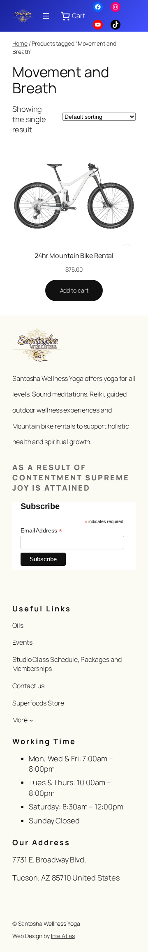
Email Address (41, 531)
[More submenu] (31, 720)
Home (20, 43)
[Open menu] (46, 16)
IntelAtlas (63, 936)
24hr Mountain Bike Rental (74, 255)
